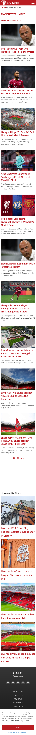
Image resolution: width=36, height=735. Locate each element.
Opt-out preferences (13, 732)
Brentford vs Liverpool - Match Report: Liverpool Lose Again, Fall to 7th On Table (17, 353)
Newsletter (18, 692)
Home (4, 7)
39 (18, 458)
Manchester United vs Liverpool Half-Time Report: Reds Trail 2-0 (17, 92)
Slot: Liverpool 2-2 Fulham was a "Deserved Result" (18, 265)
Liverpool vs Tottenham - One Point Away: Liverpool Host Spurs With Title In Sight (16, 441)
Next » (22, 458)
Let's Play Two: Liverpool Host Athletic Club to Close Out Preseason (16, 396)
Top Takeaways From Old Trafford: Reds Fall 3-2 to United (17, 50)
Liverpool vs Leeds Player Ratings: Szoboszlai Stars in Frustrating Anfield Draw (15, 308)
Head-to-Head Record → (11, 20)
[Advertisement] (18, 475)
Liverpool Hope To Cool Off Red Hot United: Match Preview (17, 134)
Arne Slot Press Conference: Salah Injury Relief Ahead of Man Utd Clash (15, 177)
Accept (18, 727)
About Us (18, 699)
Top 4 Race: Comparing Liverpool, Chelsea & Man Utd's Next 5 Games (17, 222)
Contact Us (18, 695)
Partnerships (18, 703)
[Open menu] (33, 3)
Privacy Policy (23, 732)
